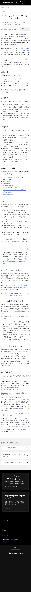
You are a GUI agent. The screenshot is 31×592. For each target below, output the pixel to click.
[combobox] (25, 28)
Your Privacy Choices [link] (11, 539)
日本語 (14, 547)
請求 (4, 12)
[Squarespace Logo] (15, 553)
